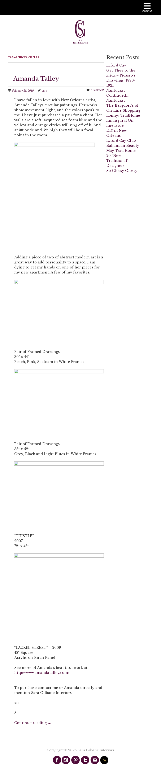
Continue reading (32, 723)
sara (44, 90)
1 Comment (97, 90)
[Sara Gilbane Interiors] (80, 32)
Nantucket (115, 100)
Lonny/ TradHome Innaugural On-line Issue (123, 120)
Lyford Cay (116, 65)
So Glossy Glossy (121, 171)
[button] (147, 9)
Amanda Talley (36, 78)
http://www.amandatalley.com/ (41, 673)
